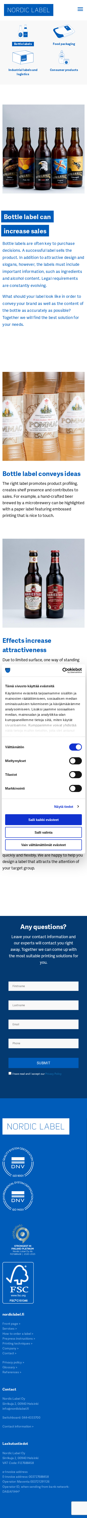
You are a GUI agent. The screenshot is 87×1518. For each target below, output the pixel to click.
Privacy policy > (13, 1362)
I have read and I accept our (37, 1074)
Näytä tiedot (63, 806)
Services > (9, 1328)
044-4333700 (31, 1417)
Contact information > (18, 1426)
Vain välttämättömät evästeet (43, 845)
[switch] (75, 760)
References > (11, 1372)
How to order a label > (17, 1333)
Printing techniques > (17, 1343)
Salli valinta (43, 832)
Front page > (11, 1323)
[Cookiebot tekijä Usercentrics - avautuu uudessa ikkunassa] (62, 670)
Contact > (9, 1353)
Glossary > (9, 1367)
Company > (10, 1348)
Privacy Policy (53, 1074)
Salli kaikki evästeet (43, 820)
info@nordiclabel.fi (15, 1408)
